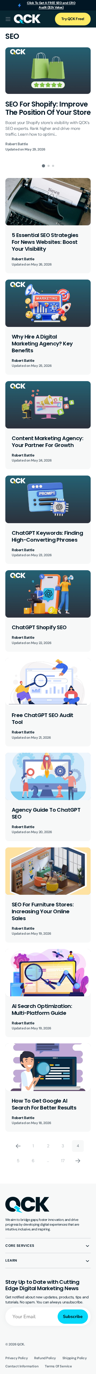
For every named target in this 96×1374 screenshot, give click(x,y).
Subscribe (73, 1317)
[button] (8, 19)
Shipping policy (74, 1358)
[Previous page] (18, 1146)
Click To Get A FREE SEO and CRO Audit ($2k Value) (51, 5)
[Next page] (78, 1161)
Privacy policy (16, 1358)
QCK (20, 1344)
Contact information (21, 1366)
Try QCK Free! (72, 18)
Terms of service (58, 1366)
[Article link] (48, 99)
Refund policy (45, 1358)
